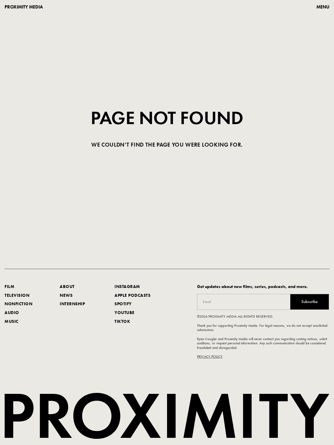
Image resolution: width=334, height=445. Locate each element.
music (12, 321)
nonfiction (18, 303)
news (66, 295)
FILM (9, 286)
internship (72, 303)
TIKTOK (122, 321)
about (67, 286)
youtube (124, 312)
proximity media (24, 7)
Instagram (127, 286)
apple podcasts (132, 295)
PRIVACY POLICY (209, 356)
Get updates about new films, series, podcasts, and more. (252, 286)
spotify (123, 303)
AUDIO (12, 312)
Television (17, 295)
